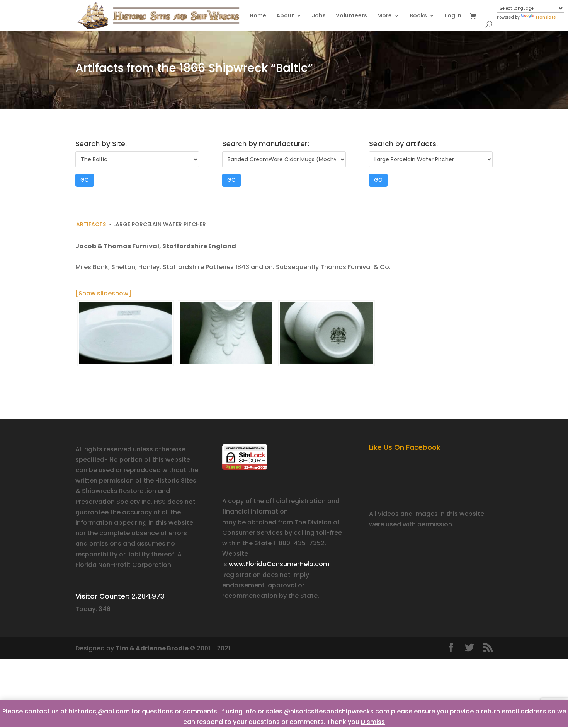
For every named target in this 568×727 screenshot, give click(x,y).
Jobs (319, 16)
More (384, 16)
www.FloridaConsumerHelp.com (279, 564)
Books (418, 16)
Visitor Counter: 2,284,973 (119, 596)
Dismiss (373, 721)
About (285, 16)
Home (258, 16)
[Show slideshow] (103, 293)
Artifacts (91, 224)
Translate (545, 17)
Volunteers (351, 16)
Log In (453, 16)
